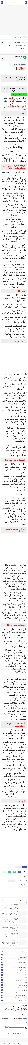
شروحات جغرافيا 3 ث (14, 995)
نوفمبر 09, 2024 (14, 933)
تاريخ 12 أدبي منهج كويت (14, 980)
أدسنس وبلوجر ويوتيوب (14, 972)
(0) (2, 51)
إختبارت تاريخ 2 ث (14, 970)
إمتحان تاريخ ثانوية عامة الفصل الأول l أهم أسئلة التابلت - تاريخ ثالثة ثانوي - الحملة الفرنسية (9, 936)
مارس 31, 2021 (14, 925)
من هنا (14, 103)
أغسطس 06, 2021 (14, 918)
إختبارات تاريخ (14, 957)
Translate (24, 1018)
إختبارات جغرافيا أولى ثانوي (14, 967)
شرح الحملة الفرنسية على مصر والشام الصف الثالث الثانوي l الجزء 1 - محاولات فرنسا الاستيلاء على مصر (10, 943)
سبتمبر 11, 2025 (14, 911)
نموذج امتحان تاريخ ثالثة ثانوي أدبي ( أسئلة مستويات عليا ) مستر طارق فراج (11, 37)
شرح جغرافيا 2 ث (14, 987)
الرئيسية (23, 42)
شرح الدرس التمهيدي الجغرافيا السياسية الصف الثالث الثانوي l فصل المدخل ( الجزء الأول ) (10, 928)
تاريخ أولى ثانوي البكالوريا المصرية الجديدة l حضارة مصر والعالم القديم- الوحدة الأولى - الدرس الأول (9, 907)
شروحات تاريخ (14, 990)
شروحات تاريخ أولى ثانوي (14, 992)
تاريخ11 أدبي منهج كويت (14, 982)
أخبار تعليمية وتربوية (14, 954)
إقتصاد (14, 977)
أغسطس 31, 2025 (14, 904)
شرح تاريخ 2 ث (14, 985)
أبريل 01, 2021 (14, 940)
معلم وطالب (24, 1005)
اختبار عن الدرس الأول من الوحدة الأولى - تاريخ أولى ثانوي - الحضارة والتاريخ (9, 913)
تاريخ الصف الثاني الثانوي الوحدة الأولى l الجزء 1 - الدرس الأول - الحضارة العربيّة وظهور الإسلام (10, 921)
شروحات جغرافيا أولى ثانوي (14, 997)
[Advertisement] (14, 20)
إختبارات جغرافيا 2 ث (14, 965)
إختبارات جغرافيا (14, 962)
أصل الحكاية (14, 975)
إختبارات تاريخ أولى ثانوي (14, 959)
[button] (19, 872)
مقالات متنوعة (16, 42)
